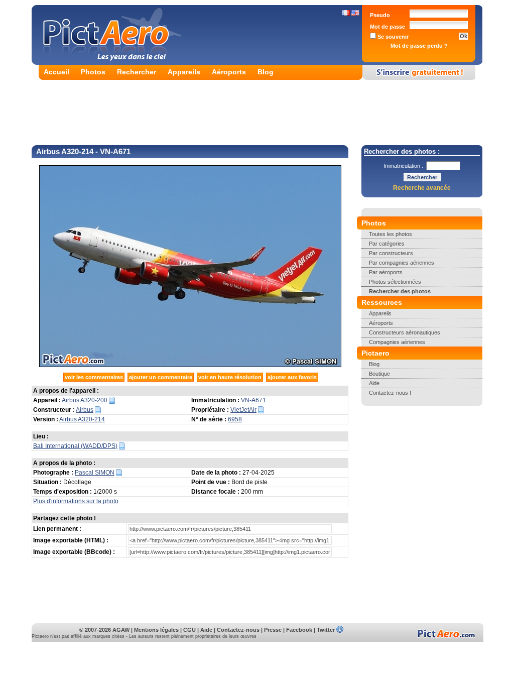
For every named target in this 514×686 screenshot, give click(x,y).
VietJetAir (243, 409)
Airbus (84, 409)
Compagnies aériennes (397, 342)
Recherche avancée (422, 187)
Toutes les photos (390, 234)
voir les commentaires (94, 377)
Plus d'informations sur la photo (75, 501)
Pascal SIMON (94, 472)
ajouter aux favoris (292, 377)
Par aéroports (386, 272)
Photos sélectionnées (395, 282)
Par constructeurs (391, 253)
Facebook (299, 630)
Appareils (184, 72)
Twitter (326, 630)
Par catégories (387, 244)
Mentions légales (156, 630)
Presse (273, 630)
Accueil (56, 72)
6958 (235, 419)
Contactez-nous (238, 630)
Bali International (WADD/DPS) (75, 445)
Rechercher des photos (400, 291)
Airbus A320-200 (84, 400)
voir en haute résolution (230, 377)
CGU (189, 630)
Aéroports (229, 72)
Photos (93, 72)
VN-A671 (253, 400)
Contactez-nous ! (390, 393)
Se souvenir (392, 37)
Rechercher (136, 72)
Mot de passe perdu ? (419, 46)
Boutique (379, 374)
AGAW (121, 630)
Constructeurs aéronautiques (404, 332)
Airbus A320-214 (82, 419)
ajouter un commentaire (160, 377)
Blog (266, 72)
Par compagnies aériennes (401, 263)
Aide (374, 383)
